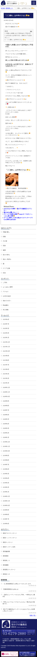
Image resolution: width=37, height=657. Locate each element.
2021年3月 (6, 374)
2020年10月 (6, 396)
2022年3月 (6, 333)
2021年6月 (6, 369)
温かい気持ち (7, 259)
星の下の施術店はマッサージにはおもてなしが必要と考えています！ (19, 610)
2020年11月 (6, 392)
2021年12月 (6, 342)
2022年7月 (6, 324)
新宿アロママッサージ (10, 533)
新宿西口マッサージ (9, 569)
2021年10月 (6, 351)
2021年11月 (6, 346)
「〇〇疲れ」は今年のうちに (14, 39)
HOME (3, 8)
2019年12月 (6, 442)
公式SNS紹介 (7, 296)
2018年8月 (6, 514)
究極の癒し (6, 232)
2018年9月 (6, 510)
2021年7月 (6, 364)
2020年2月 (6, 433)
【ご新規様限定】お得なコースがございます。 (17, 583)
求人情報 (5, 309)
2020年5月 (6, 419)
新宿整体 (5, 556)
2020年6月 (6, 414)
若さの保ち (6, 254)
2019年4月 (6, 478)
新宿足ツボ (6, 574)
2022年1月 (6, 337)
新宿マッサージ (8, 542)
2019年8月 (6, 460)
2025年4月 (6, 319)
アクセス (5, 291)
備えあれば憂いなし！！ (11, 212)
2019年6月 (6, 469)
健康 (4, 250)
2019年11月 (6, 446)
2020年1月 (6, 437)
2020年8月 (6, 405)
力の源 (5, 241)
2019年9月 (6, 455)
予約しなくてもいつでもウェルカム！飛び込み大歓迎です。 (19, 602)
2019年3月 (6, 482)
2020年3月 (6, 428)
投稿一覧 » (33, 615)
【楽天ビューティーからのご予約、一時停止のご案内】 (19, 595)
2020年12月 (6, 387)
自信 (4, 273)
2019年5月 (6, 473)
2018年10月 (6, 505)
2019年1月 (6, 492)
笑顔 (4, 245)
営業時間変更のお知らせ (10, 589)
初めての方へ (7, 300)
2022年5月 (6, 328)
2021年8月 (6, 360)
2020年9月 (6, 401)
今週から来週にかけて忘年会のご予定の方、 (19, 33)
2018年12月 (6, 496)
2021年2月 (6, 378)
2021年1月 (6, 383)
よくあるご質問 (8, 287)
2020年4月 (6, 423)
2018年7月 (6, 519)
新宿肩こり (9, 8)
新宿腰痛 (5, 565)
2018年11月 (6, 501)
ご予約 (5, 282)
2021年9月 (6, 355)
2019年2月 (6, 487)
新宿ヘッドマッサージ (10, 537)
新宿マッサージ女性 (9, 547)
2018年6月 (6, 523)
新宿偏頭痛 (6, 551)
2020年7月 (6, 410)
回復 (4, 236)
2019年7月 (6, 464)
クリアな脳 (6, 268)
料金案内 (5, 305)
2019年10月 (6, 451)
